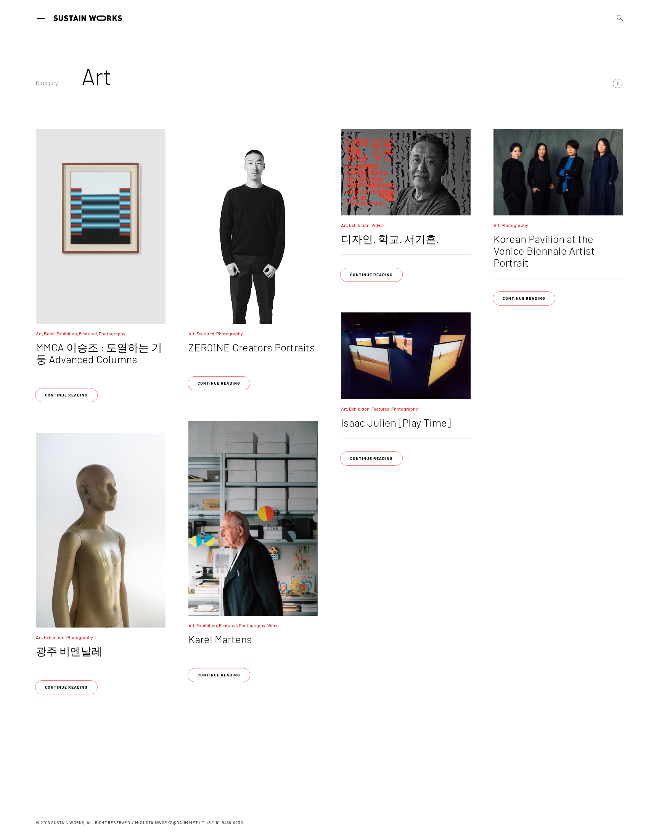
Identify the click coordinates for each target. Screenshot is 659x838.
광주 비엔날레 (69, 650)
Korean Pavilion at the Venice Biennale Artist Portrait (544, 250)
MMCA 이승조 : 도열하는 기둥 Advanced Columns (99, 353)
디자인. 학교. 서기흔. (390, 238)
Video (377, 225)
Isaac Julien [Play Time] (396, 422)
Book (49, 333)
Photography (112, 333)
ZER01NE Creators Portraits (251, 347)
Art (39, 333)
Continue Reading (66, 395)
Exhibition (66, 333)
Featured (88, 333)
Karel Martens (220, 639)
